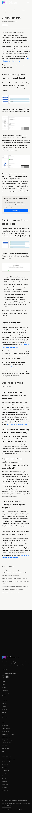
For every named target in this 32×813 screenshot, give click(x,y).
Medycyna (5, 790)
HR (2, 776)
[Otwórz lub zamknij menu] (28, 2)
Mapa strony (5, 693)
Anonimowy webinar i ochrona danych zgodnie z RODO (15, 582)
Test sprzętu (5, 718)
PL (5, 669)
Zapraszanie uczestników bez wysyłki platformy (15, 586)
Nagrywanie (5, 748)
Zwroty (16, 809)
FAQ (3, 715)
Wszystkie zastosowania (8, 759)
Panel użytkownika (15, 10)
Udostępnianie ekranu (8, 734)
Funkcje (4, 703)
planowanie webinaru (8, 367)
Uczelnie (4, 767)
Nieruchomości (6, 779)
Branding (4, 745)
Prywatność (11, 809)
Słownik (4, 706)
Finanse (4, 773)
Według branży (6, 762)
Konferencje (5, 731)
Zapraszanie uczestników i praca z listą (12, 589)
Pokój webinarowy (7, 740)
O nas (3, 684)
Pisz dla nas (5, 690)
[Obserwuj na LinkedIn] (7, 676)
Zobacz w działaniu (16, 643)
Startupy (4, 781)
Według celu (5, 764)
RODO (20, 809)
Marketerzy (5, 784)
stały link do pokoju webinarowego (18, 424)
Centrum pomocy (4, 10)
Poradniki (4, 709)
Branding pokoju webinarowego (11, 570)
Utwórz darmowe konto (16, 638)
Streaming (5, 725)
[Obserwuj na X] (3, 676)
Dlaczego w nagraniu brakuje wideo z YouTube (14, 578)
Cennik (4, 696)
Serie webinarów (6, 742)
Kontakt (4, 687)
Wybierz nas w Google (10, 673)
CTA (3, 751)
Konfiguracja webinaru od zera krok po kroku (14, 573)
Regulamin (4, 809)
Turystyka (4, 787)
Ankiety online (6, 737)
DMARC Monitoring (6, 807)
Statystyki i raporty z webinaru (10, 575)
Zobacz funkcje (16, 211)
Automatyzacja (6, 728)
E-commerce (5, 770)
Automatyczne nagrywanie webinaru (12, 592)
